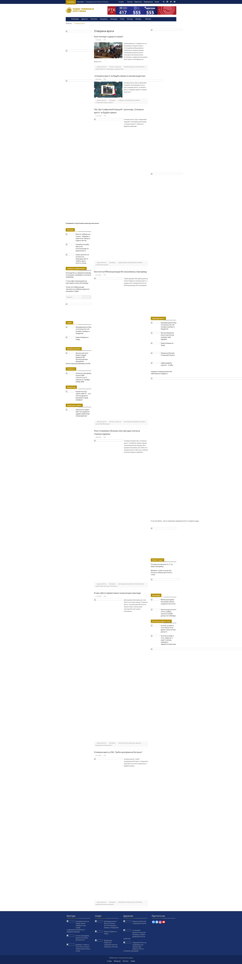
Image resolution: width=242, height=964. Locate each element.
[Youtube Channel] (163, 922)
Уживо (157, 2)
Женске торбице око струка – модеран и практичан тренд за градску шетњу (83, 237)
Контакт (130, 2)
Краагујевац (121, 902)
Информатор (148, 2)
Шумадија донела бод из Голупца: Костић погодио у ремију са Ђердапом (168, 326)
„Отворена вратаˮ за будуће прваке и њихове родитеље (119, 76)
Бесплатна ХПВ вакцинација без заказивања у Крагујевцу (120, 271)
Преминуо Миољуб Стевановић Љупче (168, 354)
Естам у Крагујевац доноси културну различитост (82, 938)
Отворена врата (139, 67)
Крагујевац (103, 19)
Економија (75, 19)
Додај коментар (101, 67)
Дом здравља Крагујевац (131, 421)
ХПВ (101, 424)
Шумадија (113, 19)
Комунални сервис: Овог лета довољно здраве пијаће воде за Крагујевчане (83, 413)
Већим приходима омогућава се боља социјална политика (168, 602)
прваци (111, 102)
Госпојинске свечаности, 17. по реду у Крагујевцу (162, 565)
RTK (105, 79)
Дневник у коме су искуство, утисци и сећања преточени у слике (161, 572)
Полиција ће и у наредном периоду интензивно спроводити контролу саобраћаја (78, 275)
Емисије (138, 19)
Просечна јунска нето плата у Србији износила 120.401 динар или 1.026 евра (168, 612)
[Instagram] (160, 922)
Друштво (84, 19)
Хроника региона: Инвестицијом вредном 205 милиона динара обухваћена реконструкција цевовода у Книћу (78, 358)
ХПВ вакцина (106, 424)
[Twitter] (156, 922)
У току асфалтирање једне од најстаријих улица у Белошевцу (77, 282)
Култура (130, 19)
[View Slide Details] (163, 534)
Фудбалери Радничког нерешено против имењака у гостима (111, 943)
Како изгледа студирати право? (108, 36)
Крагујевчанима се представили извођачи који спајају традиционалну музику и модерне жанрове (78, 926)
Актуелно (112, 67)
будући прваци (122, 262)
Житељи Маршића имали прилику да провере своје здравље (167, 336)
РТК (105, 40)
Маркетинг (138, 2)
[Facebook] (153, 922)
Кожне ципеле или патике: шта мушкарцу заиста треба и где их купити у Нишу (82, 259)
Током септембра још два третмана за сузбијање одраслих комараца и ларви (77, 289)
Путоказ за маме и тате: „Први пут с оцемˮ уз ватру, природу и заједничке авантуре (168, 640)
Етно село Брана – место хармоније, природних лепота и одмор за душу (175, 521)
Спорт (122, 19)
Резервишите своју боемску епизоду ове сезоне (82, 223)
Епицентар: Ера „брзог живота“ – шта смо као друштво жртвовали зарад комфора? (83, 395)
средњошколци (119, 69)
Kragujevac (121, 100)
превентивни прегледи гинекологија (106, 586)
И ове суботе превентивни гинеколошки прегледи (117, 593)
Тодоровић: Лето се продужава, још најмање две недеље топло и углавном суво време (134, 947)
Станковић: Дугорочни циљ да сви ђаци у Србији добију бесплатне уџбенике (134, 934)
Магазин (148, 19)
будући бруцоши (129, 67)
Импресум (117, 961)
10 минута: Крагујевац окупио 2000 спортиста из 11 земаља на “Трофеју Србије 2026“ (83, 377)
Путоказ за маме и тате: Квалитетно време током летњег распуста (168, 629)
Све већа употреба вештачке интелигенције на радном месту (82, 247)
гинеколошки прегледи (125, 743)
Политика (94, 19)
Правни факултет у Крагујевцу (104, 69)
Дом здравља (122, 584)
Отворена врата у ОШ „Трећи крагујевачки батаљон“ (118, 752)
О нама (121, 2)
